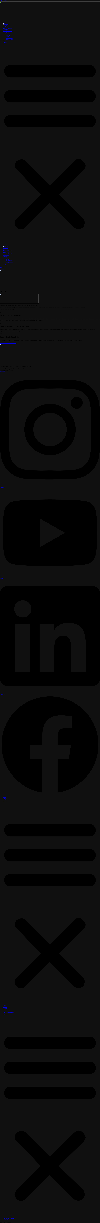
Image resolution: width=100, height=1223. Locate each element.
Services (5, 33)
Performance (9, 38)
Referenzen (6, 32)
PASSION (5, 26)
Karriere (5, 42)
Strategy (8, 35)
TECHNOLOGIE (7, 28)
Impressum (6, 1013)
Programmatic (9, 39)
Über (4, 797)
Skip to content (3, 0)
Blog (4, 40)
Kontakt (5, 799)
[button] (50, 144)
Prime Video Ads (7, 31)
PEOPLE (5, 25)
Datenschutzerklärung (8, 1012)
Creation (8, 36)
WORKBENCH (7, 29)
